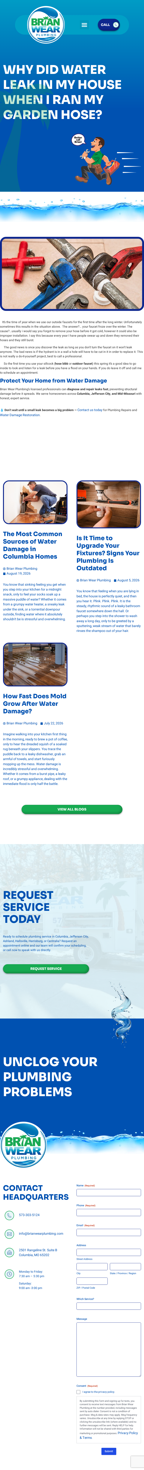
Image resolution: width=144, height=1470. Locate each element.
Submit (109, 1451)
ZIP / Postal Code (85, 1288)
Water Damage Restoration (20, 415)
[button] (84, 24)
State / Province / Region (123, 1273)
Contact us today (89, 410)
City (78, 1273)
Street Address (84, 1259)
